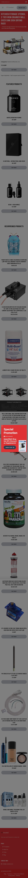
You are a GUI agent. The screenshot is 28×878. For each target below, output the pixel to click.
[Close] (2, 426)
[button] (10, 447)
